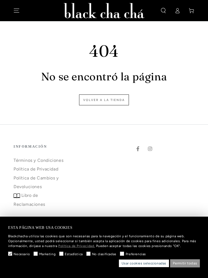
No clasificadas (104, 254)
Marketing (47, 254)
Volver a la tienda (104, 100)
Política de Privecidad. (76, 246)
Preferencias (136, 254)
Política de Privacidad (36, 169)
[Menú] (16, 11)
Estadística (74, 254)
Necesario (22, 254)
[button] (163, 11)
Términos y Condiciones (38, 160)
